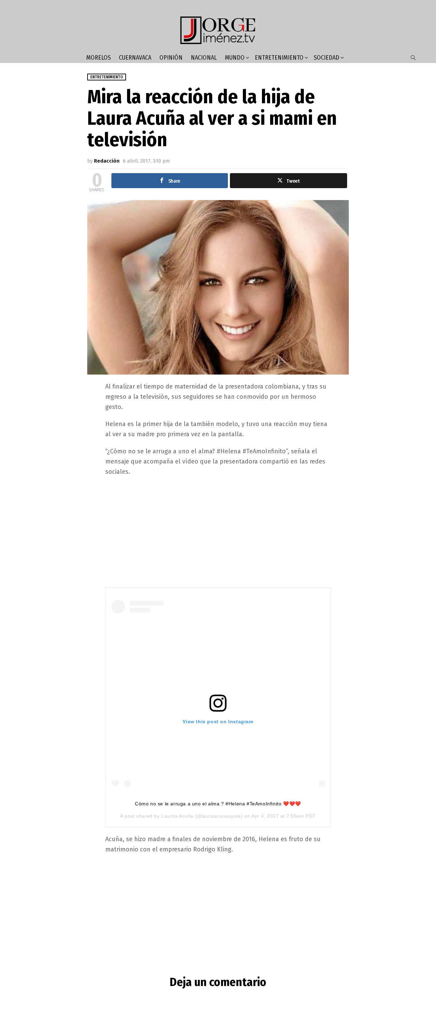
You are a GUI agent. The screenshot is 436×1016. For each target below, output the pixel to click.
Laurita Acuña (177, 816)
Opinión (171, 57)
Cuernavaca (135, 57)
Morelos (98, 57)
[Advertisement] (218, 531)
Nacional (204, 57)
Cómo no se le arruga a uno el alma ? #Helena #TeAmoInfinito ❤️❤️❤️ (218, 803)
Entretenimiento (279, 57)
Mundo (235, 57)
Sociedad (326, 57)
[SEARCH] (413, 57)
